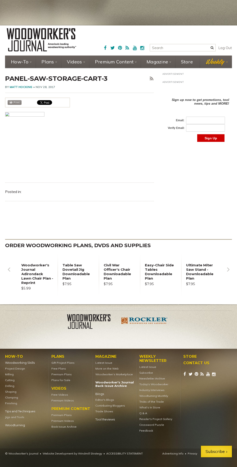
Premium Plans (61, 374)
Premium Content (114, 62)
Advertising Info (173, 453)
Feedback (146, 430)
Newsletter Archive (152, 378)
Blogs (99, 394)
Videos (74, 62)
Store (187, 62)
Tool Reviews (105, 419)
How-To (20, 62)
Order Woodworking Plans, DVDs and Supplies (78, 245)
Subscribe (146, 372)
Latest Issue (103, 362)
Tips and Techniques (20, 411)
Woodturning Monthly (153, 396)
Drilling (9, 386)
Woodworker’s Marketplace (114, 374)
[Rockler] (144, 322)
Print (17, 102)
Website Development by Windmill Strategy (72, 453)
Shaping (10, 391)
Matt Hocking (21, 87)
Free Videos (59, 394)
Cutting (10, 380)
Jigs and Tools (14, 417)
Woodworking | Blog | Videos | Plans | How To (41, 39)
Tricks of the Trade (151, 401)
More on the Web (107, 368)
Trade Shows (104, 411)
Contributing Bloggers (110, 405)
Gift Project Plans (63, 362)
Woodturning (15, 425)
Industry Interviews (152, 390)
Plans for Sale (60, 380)
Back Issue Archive (64, 426)
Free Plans (58, 368)
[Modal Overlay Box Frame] (197, 115)
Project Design (15, 368)
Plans (47, 62)
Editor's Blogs (104, 400)
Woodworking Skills (20, 362)
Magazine (157, 62)
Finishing (11, 403)
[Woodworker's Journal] (92, 322)
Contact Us (196, 363)
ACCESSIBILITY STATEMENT (124, 453)
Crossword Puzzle (151, 425)
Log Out (225, 48)
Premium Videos (62, 400)
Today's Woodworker (153, 384)
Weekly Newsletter (152, 359)
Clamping (11, 397)
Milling (9, 374)
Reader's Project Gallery (155, 419)
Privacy (192, 453)
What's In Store (149, 407)
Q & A (143, 413)
